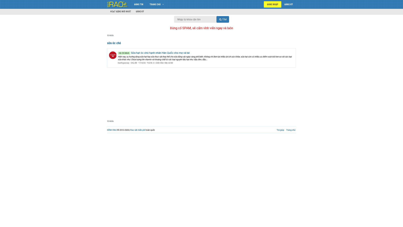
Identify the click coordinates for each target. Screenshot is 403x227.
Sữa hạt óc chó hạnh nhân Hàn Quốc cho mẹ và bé (154, 52)
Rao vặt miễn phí (137, 130)
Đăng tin (138, 4)
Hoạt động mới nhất (120, 11)
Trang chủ (155, 4)
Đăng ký (140, 11)
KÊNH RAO (112, 130)
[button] (163, 4)
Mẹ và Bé (169, 63)
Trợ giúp (280, 130)
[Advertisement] (201, 91)
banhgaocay (123, 63)
